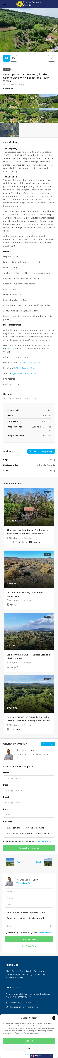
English (38, 1055)
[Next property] (48, 862)
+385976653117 (27, 754)
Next (38, 862)
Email (6, 797)
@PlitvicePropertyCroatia (30, 362)
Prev (19, 862)
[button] (54, 1018)
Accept (29, 1041)
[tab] (6, 58)
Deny (29, 1048)
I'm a (5, 809)
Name (6, 773)
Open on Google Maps (42, 451)
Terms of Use (44, 841)
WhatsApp (44, 754)
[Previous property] (10, 862)
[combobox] (29, 815)
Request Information (29, 848)
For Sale (7, 69)
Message (7, 821)
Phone (6, 785)
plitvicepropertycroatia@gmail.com (23, 1007)
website (11, 348)
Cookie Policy (27, 1054)
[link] (29, 507)
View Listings (48, 744)
